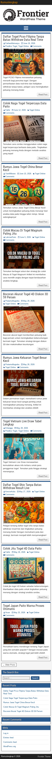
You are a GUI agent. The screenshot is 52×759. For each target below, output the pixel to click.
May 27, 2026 (24, 491)
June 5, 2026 (25, 237)
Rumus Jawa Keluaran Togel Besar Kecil (25, 359)
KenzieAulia (10, 491)
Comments (37, 46)
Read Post (43, 94)
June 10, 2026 (25, 174)
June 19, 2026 (29, 43)
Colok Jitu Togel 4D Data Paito (22, 548)
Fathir (7, 110)
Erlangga (9, 428)
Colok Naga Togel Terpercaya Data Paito (25, 104)
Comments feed (10, 742)
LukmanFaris (10, 237)
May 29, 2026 (29, 301)
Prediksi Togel (11, 46)
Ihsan (7, 612)
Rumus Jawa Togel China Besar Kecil (23, 168)
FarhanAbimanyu (12, 43)
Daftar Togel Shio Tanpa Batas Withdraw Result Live (22, 486)
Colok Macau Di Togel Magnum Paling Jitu (22, 232)
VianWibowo (10, 174)
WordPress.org (9, 746)
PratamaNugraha (12, 301)
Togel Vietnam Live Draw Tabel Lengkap (22, 422)
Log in (5, 733)
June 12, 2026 (20, 110)
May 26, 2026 (19, 552)
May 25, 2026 (19, 612)
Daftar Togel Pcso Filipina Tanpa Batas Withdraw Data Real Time (23, 38)
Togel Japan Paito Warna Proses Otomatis (23, 607)
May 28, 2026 (29, 364)
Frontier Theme (44, 756)
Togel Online (23, 46)
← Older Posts (9, 665)
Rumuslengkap (9, 2)
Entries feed (8, 738)
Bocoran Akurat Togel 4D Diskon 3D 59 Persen (25, 295)
